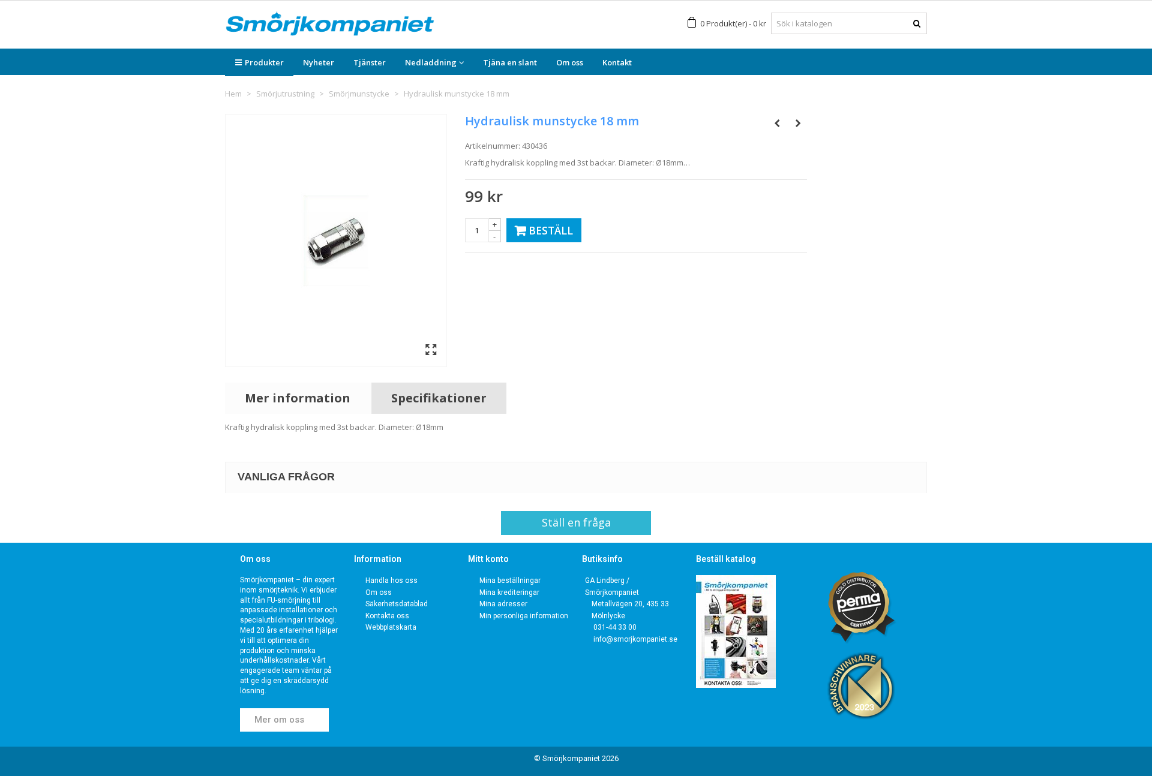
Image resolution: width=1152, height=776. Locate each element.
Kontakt (617, 62)
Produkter (264, 62)
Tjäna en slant (510, 62)
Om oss (569, 62)
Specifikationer (439, 398)
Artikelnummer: (492, 145)
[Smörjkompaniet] (330, 24)
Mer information (297, 398)
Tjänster (369, 62)
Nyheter (318, 62)
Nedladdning (431, 62)
